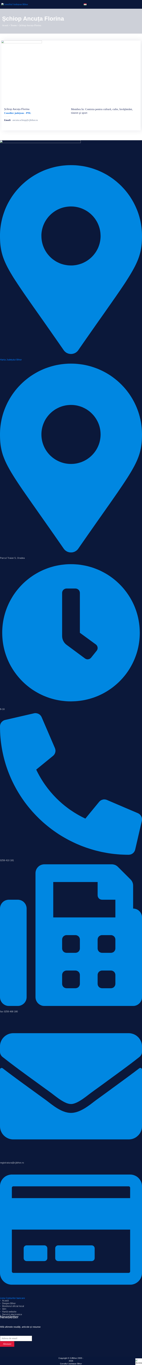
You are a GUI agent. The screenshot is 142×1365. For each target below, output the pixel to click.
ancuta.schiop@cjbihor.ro (25, 120)
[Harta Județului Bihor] (71, 259)
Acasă (5, 25)
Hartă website (9, 1311)
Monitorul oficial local (13, 1306)
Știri (4, 1309)
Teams (14, 25)
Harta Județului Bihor (11, 359)
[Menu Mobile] (133, 4)
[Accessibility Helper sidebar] (138, 1361)
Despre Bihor (9, 1303)
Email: (7, 120)
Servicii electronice (12, 1314)
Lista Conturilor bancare (12, 1298)
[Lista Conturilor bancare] (71, 1229)
